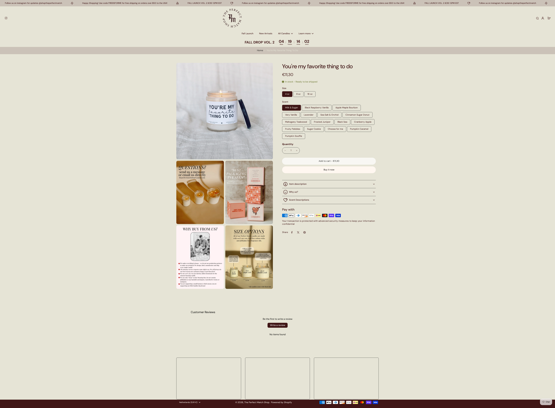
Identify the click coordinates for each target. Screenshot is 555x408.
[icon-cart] (549, 18)
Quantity (287, 144)
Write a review (277, 325)
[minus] (285, 150)
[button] (329, 161)
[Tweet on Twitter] (298, 232)
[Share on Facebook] (292, 232)
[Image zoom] (224, 111)
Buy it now (329, 169)
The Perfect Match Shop (256, 402)
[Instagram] (6, 18)
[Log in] (542, 18)
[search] (537, 18)
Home (260, 50)
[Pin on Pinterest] (304, 232)
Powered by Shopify (281, 402)
